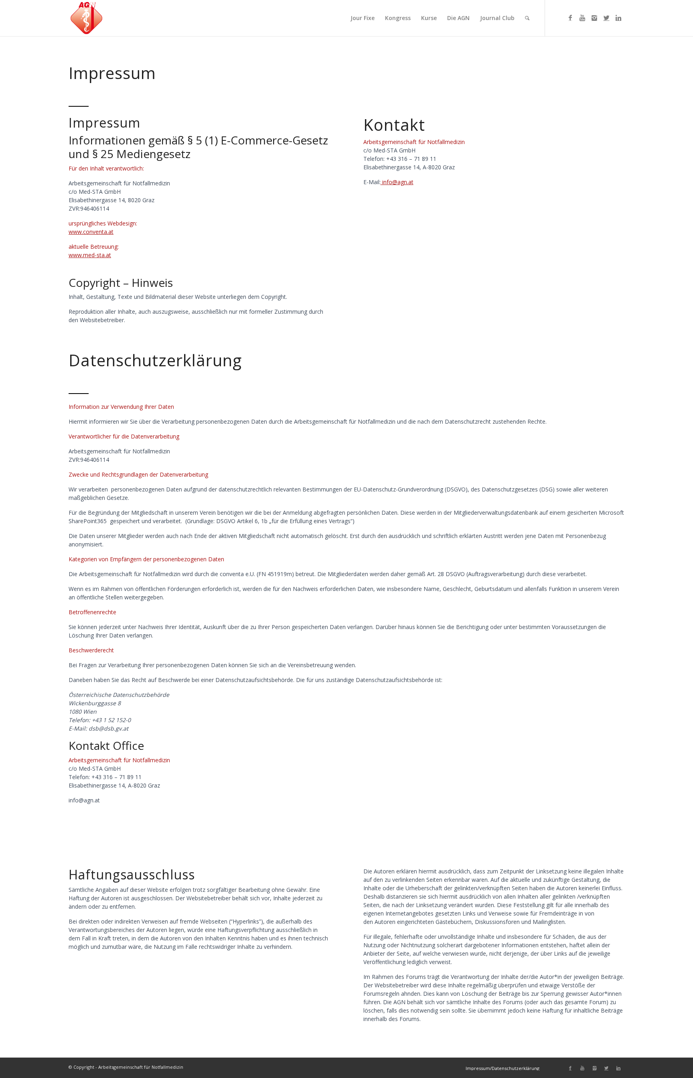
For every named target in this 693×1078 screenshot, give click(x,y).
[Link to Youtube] (582, 18)
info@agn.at (397, 182)
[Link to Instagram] (594, 18)
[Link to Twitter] (606, 18)
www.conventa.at (91, 231)
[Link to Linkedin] (618, 18)
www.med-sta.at (90, 255)
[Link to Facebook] (570, 18)
